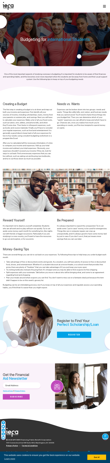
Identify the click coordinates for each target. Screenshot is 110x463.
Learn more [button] (9, 459)
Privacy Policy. (20, 391)
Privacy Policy (12, 446)
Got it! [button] (97, 457)
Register (74, 334)
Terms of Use (8, 391)
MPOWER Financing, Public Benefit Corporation (32, 440)
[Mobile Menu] (104, 6)
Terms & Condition (30, 446)
